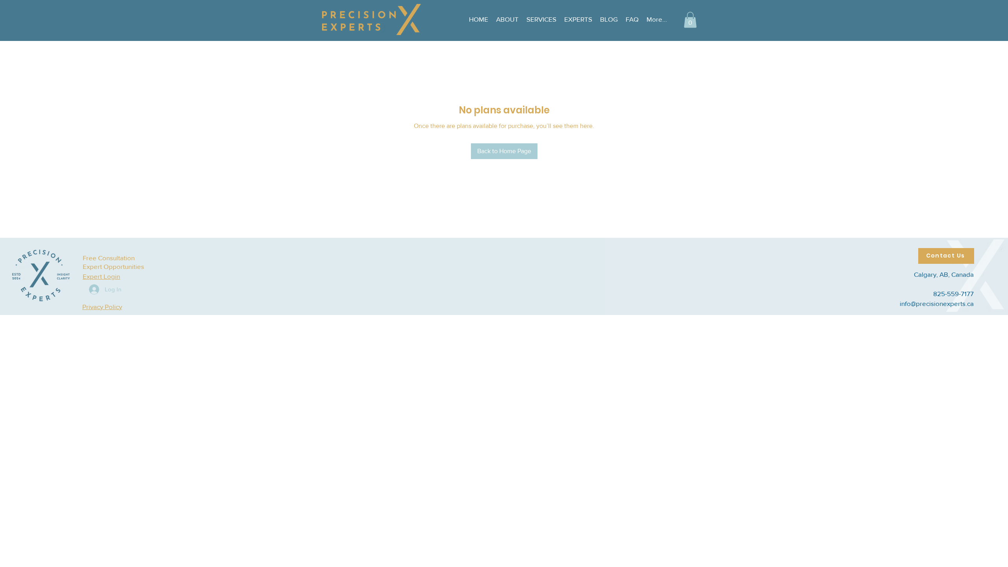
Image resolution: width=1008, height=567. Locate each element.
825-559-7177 (953, 293)
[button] (690, 20)
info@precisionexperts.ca (937, 303)
